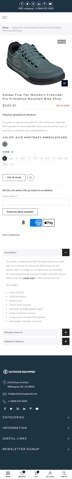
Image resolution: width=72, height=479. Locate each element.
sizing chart (29, 278)
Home (5, 27)
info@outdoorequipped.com (22, 393)
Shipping (7, 114)
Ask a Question (11, 234)
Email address (10, 196)
